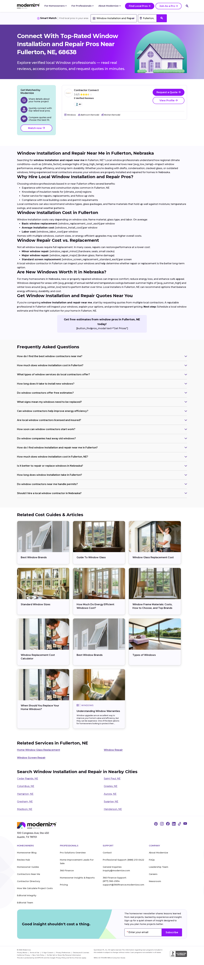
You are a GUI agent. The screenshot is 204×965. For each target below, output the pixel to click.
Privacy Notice (22, 953)
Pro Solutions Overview (73, 852)
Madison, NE (24, 809)
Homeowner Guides (28, 867)
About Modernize (108, 5)
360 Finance (67, 870)
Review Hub (23, 859)
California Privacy (23, 955)
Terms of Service (75, 958)
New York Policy (38, 955)
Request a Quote (167, 92)
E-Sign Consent (48, 953)
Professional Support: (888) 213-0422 (123, 859)
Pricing (64, 884)
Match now (35, 128)
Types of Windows (144, 655)
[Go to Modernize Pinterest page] (156, 824)
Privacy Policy (61, 958)
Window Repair (113, 749)
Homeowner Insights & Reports (77, 877)
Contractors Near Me (28, 874)
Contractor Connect (86, 90)
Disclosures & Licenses (81, 953)
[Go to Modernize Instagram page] (162, 824)
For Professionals (82, 5)
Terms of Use (35, 953)
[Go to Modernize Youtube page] (185, 824)
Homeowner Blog (26, 852)
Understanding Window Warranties (98, 711)
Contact (107, 852)
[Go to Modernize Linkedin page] (174, 824)
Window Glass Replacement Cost (153, 557)
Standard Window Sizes (35, 604)
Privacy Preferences (63, 953)
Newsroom (155, 881)
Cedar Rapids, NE (27, 778)
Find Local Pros (138, 6)
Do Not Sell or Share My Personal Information (64, 955)
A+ (80, 104)
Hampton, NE (25, 794)
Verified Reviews (84, 98)
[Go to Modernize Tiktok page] (179, 824)
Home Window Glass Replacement (38, 749)
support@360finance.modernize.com (123, 884)
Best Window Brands (34, 557)
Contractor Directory (28, 881)
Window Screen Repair (31, 757)
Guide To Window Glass (91, 557)
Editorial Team (25, 902)
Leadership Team (158, 867)
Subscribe (172, 932)
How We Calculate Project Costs (35, 888)
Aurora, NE (110, 794)
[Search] (187, 6)
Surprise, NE (111, 801)
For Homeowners (55, 5)
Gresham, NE (25, 801)
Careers (153, 874)
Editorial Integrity (26, 895)
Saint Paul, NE (112, 778)
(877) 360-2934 (111, 881)
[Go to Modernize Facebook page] (168, 824)
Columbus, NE (25, 786)
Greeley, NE (110, 786)
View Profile (167, 100)
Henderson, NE (113, 809)
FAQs (152, 859)
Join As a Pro (167, 6)
